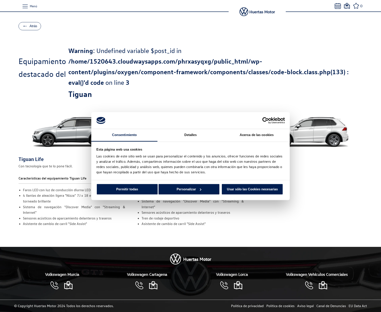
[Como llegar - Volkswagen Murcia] (68, 285)
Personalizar (186, 189)
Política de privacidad (247, 306)
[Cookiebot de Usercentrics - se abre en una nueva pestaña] (265, 120)
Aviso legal (305, 306)
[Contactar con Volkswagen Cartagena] (141, 285)
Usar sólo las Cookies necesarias (252, 189)
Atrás (29, 25)
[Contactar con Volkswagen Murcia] (56, 285)
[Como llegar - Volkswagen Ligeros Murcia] (323, 285)
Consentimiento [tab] (124, 135)
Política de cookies (280, 306)
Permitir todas (127, 189)
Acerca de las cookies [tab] (257, 135)
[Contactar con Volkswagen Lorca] (226, 285)
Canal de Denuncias (331, 306)
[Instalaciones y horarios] (347, 6)
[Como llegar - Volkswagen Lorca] (238, 285)
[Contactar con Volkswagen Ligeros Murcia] (311, 285)
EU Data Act (358, 306)
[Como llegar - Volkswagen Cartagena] (153, 285)
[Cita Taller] (338, 6)
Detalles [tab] (190, 135)
